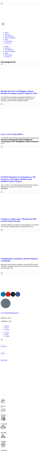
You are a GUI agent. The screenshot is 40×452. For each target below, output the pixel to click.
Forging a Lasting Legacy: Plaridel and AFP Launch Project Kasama (18, 220)
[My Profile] (3, 356)
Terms (6, 328)
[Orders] (3, 349)
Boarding (4, 432)
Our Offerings (9, 36)
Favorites (3, 346)
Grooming (4, 424)
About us (7, 34)
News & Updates (10, 38)
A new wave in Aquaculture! (12, 134)
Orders (3, 353)
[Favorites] (3, 342)
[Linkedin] (3, 294)
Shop (6, 39)
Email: (10, 313)
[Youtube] (8, 294)
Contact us (8, 43)
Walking (3, 415)
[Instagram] (12, 294)
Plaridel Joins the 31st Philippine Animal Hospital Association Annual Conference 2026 (19, 92)
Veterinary (4, 450)
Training (3, 441)
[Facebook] (17, 294)
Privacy (7, 326)
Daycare (3, 406)
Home (6, 32)
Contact (7, 329)
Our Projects (8, 41)
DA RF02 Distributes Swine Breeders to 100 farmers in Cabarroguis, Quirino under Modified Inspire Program (18, 179)
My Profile (4, 360)
